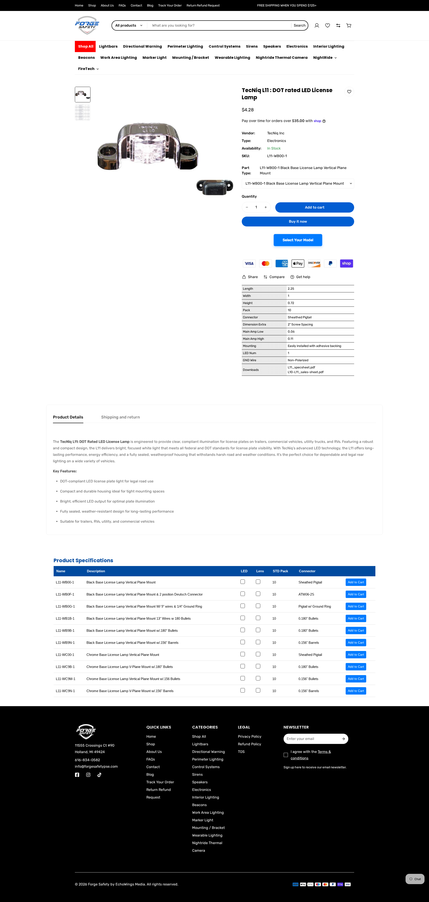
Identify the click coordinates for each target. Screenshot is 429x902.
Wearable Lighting (207, 835)
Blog (150, 5)
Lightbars (200, 744)
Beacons (199, 805)
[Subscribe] (343, 739)
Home (79, 5)
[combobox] (209, 25)
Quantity (249, 196)
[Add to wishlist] (349, 92)
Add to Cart (356, 582)
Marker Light (202, 820)
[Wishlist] (327, 25)
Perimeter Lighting (207, 759)
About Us (107, 5)
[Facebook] (77, 775)
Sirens (197, 774)
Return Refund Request (203, 5)
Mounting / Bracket (208, 828)
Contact (136, 5)
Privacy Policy (249, 736)
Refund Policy (249, 744)
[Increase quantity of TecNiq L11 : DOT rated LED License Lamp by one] (266, 207)
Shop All (199, 736)
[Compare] (338, 25)
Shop (92, 5)
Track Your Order (170, 5)
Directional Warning (208, 752)
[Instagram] (88, 775)
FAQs (122, 5)
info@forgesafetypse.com (96, 766)
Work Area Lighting (208, 812)
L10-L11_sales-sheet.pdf (306, 372)
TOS (241, 752)
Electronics (276, 141)
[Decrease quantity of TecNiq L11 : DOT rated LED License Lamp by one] (247, 207)
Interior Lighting (205, 797)
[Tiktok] (99, 775)
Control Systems (206, 767)
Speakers (200, 782)
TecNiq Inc (275, 133)
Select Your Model (298, 240)
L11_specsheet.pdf (301, 367)
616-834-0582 (87, 760)
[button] (349, 25)
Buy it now (298, 221)
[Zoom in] (226, 96)
